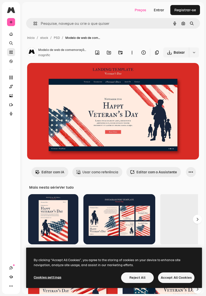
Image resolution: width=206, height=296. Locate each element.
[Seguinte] (197, 219)
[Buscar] (11, 43)
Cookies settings (47, 277)
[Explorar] (11, 61)
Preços (140, 10)
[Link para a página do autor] (31, 52)
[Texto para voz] (11, 114)
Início (31, 38)
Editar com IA (52, 172)
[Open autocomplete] (33, 23)
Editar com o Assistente (156, 172)
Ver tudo (66, 187)
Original (59, 72)
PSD (57, 38)
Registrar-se (185, 10)
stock (44, 38)
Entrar (159, 10)
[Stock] (11, 52)
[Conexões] (11, 268)
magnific (44, 55)
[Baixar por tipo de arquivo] (194, 52)
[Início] (11, 34)
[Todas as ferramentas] (11, 77)
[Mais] (11, 286)
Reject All (137, 277)
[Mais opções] (132, 52)
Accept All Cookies (176, 277)
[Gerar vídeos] (11, 105)
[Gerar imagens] (11, 96)
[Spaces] (11, 87)
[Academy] (11, 277)
